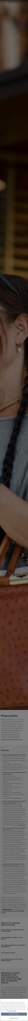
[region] (14, 1010)
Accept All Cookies (14, 1014)
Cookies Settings (14, 1018)
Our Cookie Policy (11, 1011)
